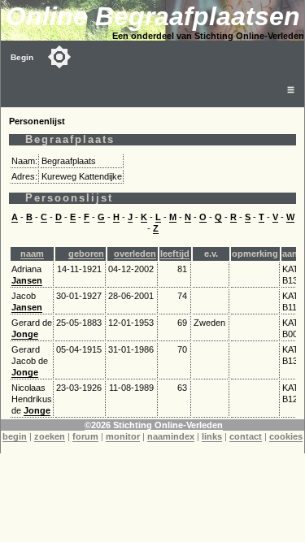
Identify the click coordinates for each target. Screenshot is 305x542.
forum (85, 436)
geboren (86, 253)
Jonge (24, 334)
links (212, 436)
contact (245, 436)
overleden (135, 253)
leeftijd (175, 253)
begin (14, 436)
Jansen (26, 280)
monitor (123, 436)
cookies (286, 436)
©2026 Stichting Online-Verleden (154, 425)
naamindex (170, 436)
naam (32, 253)
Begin (22, 57)
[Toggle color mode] (59, 57)
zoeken (49, 436)
